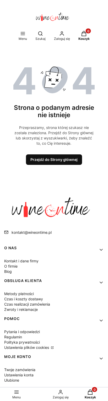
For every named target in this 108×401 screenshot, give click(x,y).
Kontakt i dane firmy (21, 261)
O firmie (11, 266)
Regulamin (13, 337)
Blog (8, 271)
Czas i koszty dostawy (23, 299)
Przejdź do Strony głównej (54, 159)
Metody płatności (19, 293)
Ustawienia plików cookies (27, 347)
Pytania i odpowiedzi (22, 331)
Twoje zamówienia (19, 369)
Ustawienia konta (19, 375)
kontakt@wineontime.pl (32, 232)
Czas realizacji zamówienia (27, 304)
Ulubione (11, 380)
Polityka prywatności (22, 342)
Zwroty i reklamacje (21, 309)
